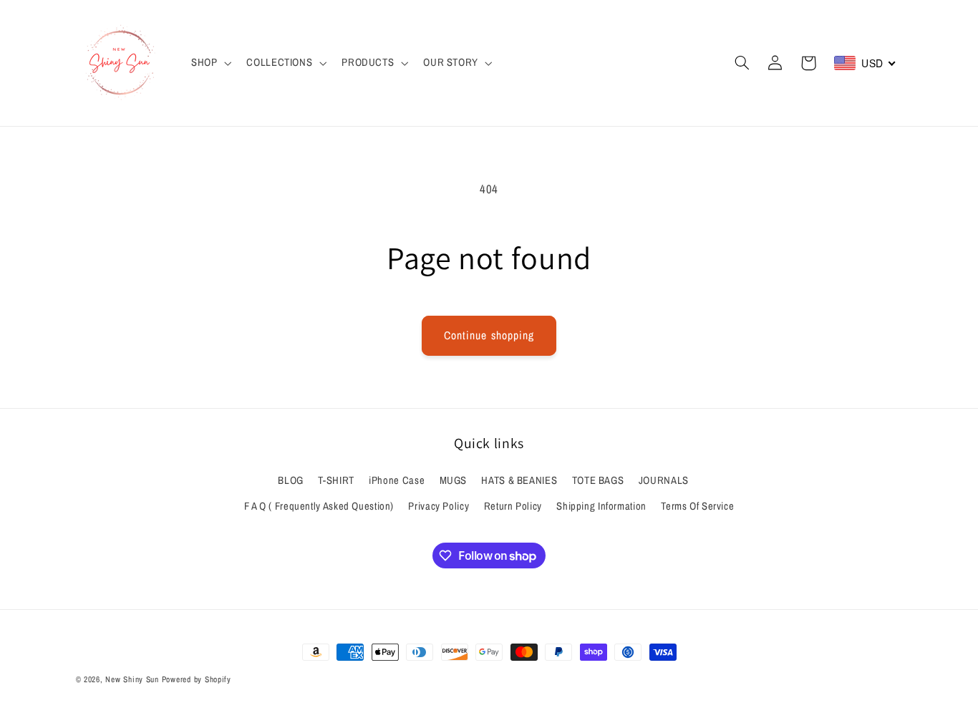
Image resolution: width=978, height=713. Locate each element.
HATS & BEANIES (519, 480)
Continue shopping (489, 335)
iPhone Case (397, 480)
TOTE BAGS (598, 480)
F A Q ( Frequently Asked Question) (319, 506)
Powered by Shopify (196, 679)
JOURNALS (664, 480)
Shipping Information (601, 506)
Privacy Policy (438, 506)
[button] (209, 63)
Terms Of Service (697, 506)
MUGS (454, 480)
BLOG (291, 480)
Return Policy (513, 506)
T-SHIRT (336, 480)
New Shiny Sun (132, 679)
